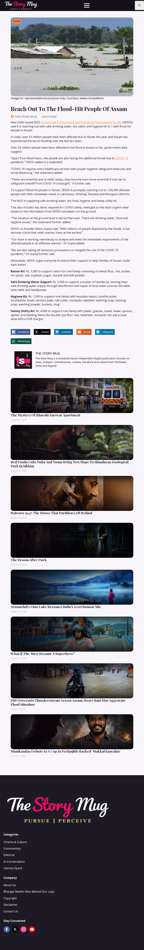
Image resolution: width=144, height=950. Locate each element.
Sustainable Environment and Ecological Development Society (81, 122)
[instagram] (23, 929)
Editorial (9, 855)
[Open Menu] (87, 5)
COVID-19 (121, 158)
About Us (10, 885)
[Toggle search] (139, 5)
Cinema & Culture (15, 842)
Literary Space (13, 868)
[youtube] (32, 929)
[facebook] (7, 929)
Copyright (10, 898)
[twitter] (15, 929)
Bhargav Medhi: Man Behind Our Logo (29, 891)
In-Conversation (14, 862)
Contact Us (11, 911)
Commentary (12, 848)
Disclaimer (11, 905)
